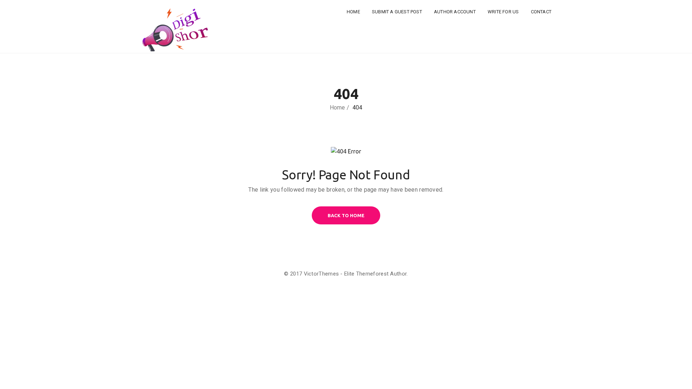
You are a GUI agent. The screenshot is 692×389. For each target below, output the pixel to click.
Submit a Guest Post (397, 11)
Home (353, 11)
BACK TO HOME (346, 215)
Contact (541, 11)
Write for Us (503, 11)
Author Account (455, 11)
